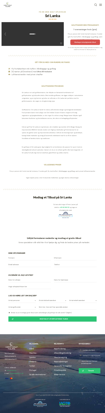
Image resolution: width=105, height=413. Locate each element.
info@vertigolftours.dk (16, 373)
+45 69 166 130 (11, 370)
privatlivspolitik (86, 363)
